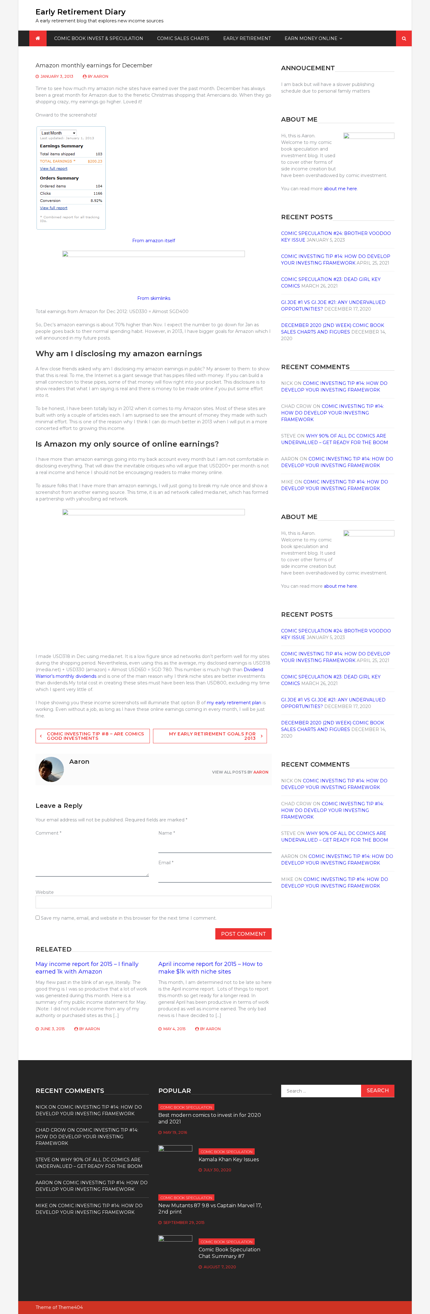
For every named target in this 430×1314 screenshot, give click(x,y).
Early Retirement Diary (81, 11)
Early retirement (247, 38)
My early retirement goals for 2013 (212, 736)
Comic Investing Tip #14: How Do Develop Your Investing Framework (332, 412)
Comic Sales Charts (183, 38)
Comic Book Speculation (186, 1107)
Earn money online (311, 38)
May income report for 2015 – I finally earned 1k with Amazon (87, 968)
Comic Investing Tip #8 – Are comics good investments (95, 736)
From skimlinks (153, 298)
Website (45, 892)
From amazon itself (153, 240)
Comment (48, 833)
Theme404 (70, 1307)
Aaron (100, 76)
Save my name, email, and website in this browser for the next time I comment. (129, 918)
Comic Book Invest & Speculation (98, 38)
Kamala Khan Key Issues (229, 1160)
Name (166, 833)
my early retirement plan (234, 703)
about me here (340, 188)
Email (165, 863)
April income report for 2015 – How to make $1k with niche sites (210, 968)
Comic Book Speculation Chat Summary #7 (229, 1253)
